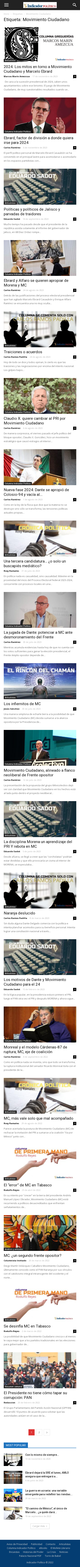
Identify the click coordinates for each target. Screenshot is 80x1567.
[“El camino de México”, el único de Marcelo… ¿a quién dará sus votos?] (13, 1513)
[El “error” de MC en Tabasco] (40, 1162)
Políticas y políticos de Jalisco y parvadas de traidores (32, 211)
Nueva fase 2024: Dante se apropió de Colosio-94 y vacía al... (36, 492)
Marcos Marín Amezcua (17, 76)
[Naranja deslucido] (40, 890)
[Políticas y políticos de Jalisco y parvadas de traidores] (40, 187)
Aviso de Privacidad (17, 1544)
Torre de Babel (53, 1555)
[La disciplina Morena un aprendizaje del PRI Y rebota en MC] (40, 819)
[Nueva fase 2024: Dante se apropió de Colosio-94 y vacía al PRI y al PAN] (40, 467)
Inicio (6, 13)
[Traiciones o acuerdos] (40, 329)
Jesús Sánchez (12, 708)
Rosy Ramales (11, 570)
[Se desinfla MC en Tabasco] (40, 1304)
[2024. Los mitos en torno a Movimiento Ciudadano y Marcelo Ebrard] (40, 44)
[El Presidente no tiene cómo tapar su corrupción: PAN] (40, 1370)
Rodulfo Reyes (11, 1190)
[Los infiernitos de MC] (40, 681)
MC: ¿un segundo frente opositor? (32, 1255)
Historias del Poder (33, 1552)
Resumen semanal (13, 1386)
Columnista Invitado (15, 1260)
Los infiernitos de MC (22, 704)
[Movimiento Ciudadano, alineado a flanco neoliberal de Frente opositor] (40, 748)
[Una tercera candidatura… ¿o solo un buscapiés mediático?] (40, 539)
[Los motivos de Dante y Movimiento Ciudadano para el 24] (40, 957)
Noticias (63, 1552)
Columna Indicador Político (18, 131)
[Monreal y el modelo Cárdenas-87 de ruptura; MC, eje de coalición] (40, 1024)
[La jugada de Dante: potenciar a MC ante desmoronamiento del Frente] (40, 610)
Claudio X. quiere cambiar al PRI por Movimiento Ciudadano (34, 420)
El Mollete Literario (60, 1548)
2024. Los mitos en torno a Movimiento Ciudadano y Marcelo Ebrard (38, 69)
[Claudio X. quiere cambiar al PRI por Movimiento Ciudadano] (40, 396)
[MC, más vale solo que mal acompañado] (40, 1096)
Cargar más (39, 1526)
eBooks (43, 1548)
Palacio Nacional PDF (30, 1555)
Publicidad (36, 1544)
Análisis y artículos (14, 1249)
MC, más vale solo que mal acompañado (38, 1118)
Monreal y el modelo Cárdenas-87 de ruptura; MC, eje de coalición (35, 1049)
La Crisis (51, 1552)
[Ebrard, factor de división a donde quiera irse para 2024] (40, 115)
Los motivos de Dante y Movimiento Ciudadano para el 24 (35, 982)
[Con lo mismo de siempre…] (13, 1459)
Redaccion (9, 1402)
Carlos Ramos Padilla (15, 356)
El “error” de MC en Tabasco (28, 1185)
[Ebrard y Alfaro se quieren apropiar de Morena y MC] (40, 258)
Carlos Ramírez (12, 147)
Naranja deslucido (19, 913)
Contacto (50, 1544)
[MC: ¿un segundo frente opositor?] (40, 1233)
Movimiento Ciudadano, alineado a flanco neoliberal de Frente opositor (39, 772)
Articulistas (10, 60)
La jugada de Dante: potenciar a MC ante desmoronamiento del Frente (38, 634)
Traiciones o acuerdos (23, 352)
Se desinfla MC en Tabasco (27, 1326)
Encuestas (14, 1552)
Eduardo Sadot (12, 219)
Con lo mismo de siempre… (42, 1454)
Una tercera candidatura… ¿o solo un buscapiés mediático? (35, 563)
